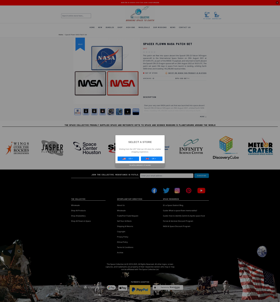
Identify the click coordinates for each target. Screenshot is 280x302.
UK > (154, 159)
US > (131, 159)
